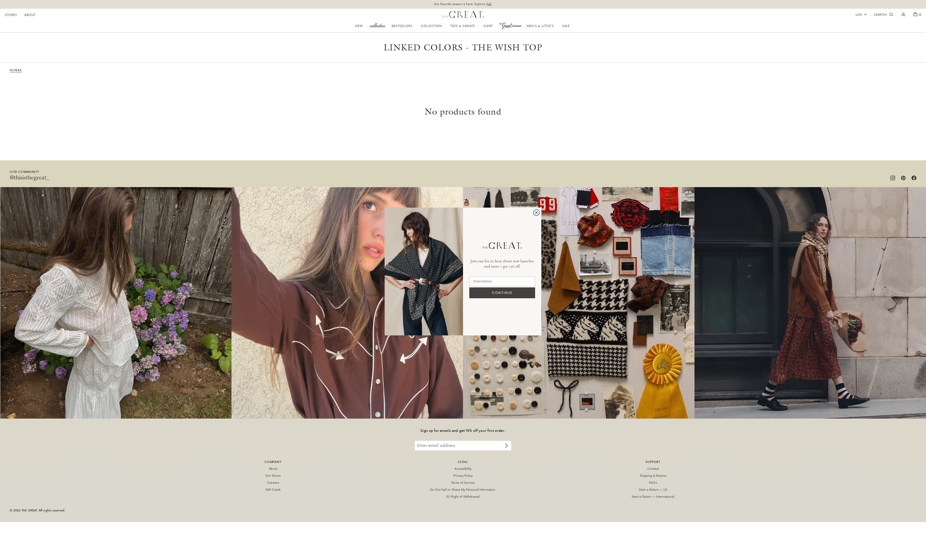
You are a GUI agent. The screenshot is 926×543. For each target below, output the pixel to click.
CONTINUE (502, 292)
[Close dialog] (536, 213)
